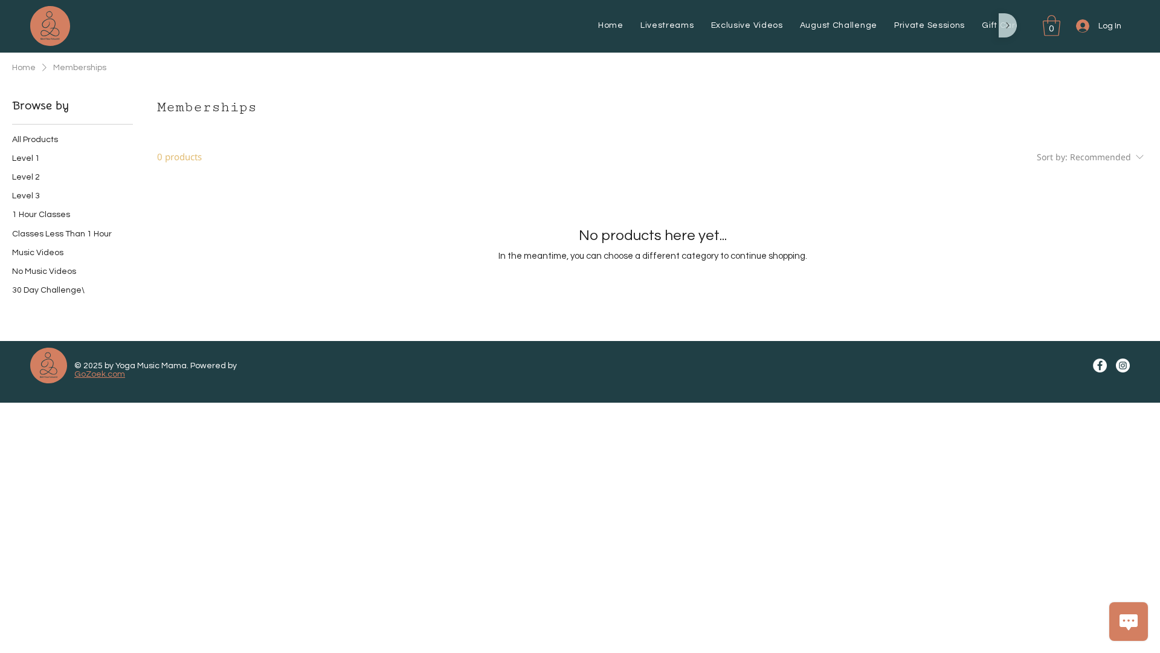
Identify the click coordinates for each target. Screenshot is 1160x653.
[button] (1051, 25)
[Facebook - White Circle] (1100, 365)
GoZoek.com (99, 374)
